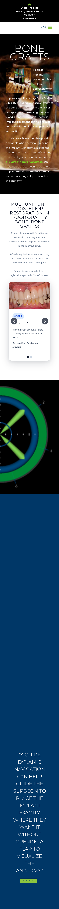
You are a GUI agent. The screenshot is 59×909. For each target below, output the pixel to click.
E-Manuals (29, 18)
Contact (29, 15)
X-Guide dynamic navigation (24, 161)
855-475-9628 (30, 8)
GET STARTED (28, 881)
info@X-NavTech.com (30, 11)
